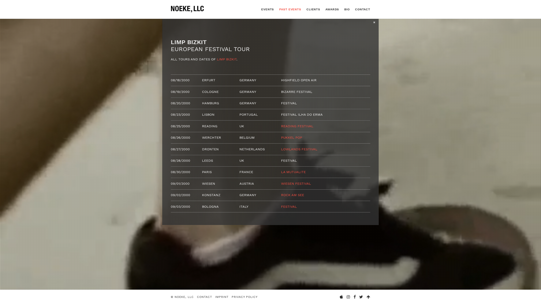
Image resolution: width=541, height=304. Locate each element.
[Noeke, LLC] (188, 12)
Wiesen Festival (296, 184)
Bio (347, 9)
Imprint (221, 297)
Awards (332, 9)
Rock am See (292, 195)
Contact (362, 9)
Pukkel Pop (291, 138)
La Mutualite (293, 172)
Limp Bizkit (226, 59)
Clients (313, 9)
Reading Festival (297, 126)
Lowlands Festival (299, 149)
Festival (289, 207)
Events (267, 9)
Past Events (290, 9)
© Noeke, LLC (182, 297)
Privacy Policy (244, 297)
